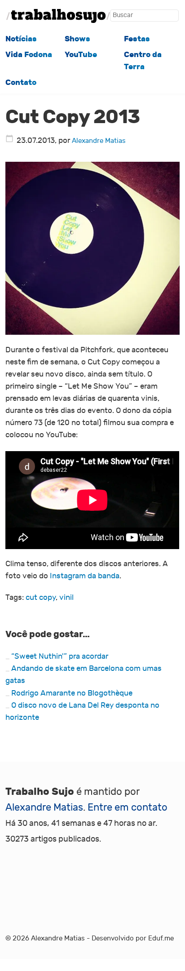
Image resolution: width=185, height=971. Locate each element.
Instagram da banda (84, 576)
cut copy (41, 597)
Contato (20, 82)
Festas (137, 39)
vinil (66, 597)
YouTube (81, 54)
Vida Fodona (28, 54)
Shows (77, 39)
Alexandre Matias (99, 141)
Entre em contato (127, 807)
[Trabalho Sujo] (58, 16)
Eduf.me (161, 938)
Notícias (21, 39)
